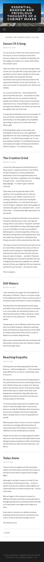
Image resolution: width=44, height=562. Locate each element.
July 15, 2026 (8, 462)
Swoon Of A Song (14, 43)
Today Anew (11, 458)
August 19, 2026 (9, 162)
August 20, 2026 (9, 47)
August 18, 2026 (9, 287)
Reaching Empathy (15, 357)
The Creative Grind (15, 158)
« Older (6, 533)
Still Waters (10, 283)
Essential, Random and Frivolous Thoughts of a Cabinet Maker (22, 13)
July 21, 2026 (8, 361)
